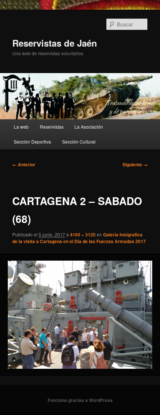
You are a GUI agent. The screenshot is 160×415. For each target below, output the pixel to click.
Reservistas (52, 126)
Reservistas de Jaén (54, 43)
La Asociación (88, 126)
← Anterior (23, 164)
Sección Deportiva (32, 141)
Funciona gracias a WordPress (80, 400)
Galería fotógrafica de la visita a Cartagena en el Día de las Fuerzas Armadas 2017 (79, 238)
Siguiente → (135, 164)
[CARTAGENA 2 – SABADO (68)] (80, 315)
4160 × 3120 (83, 234)
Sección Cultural (79, 141)
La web (21, 126)
